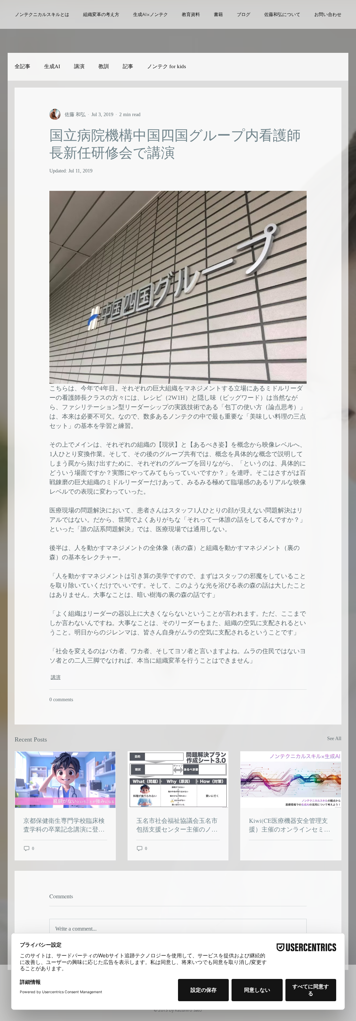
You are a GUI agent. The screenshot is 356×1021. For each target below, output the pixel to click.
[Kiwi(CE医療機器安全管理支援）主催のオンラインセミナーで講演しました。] (291, 780)
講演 (79, 66)
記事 (128, 66)
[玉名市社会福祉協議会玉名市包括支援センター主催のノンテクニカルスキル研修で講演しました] (178, 780)
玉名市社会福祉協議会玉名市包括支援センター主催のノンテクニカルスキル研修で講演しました (177, 825)
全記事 (22, 66)
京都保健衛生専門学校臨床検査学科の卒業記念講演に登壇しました (64, 825)
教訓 (103, 66)
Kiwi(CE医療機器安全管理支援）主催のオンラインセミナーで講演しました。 (289, 825)
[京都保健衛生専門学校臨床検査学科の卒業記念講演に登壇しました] (65, 780)
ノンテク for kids (166, 66)
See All (334, 738)
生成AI (52, 66)
